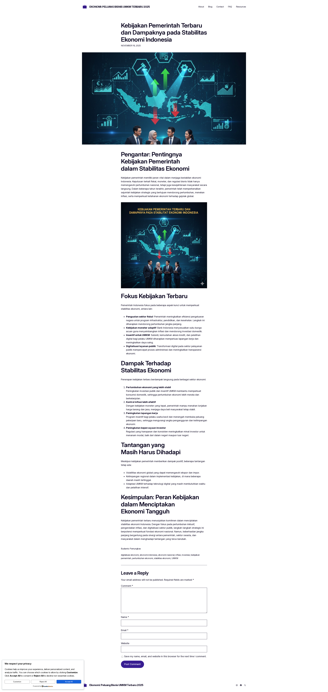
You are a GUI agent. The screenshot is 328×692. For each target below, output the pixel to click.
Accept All (69, 682)
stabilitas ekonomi (162, 558)
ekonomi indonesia (148, 555)
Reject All (43, 682)
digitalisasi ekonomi (130, 555)
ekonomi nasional (166, 555)
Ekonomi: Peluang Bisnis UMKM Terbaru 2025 (119, 6)
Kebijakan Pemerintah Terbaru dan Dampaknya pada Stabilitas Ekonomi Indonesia (164, 32)
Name (125, 617)
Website (125, 643)
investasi (186, 555)
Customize (17, 682)
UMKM (175, 558)
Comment (127, 585)
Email (124, 630)
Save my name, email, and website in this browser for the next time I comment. (165, 656)
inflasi (178, 555)
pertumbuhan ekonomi (142, 558)
